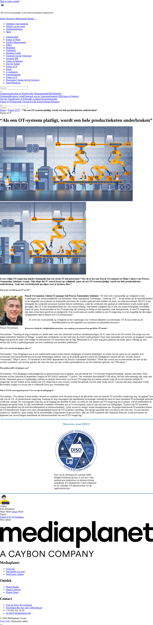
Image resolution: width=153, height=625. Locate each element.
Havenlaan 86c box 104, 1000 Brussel (24, 607)
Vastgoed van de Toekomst (18, 55)
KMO (9, 45)
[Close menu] (1, 105)
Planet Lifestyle (13, 589)
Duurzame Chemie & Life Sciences (22, 80)
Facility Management (16, 42)
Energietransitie (13, 74)
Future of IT (11, 66)
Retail (9, 69)
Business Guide (13, 53)
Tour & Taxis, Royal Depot (19, 605)
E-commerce (12, 72)
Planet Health (12, 587)
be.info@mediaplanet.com (18, 613)
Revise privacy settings (20, 621)
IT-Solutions (18, 517)
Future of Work (13, 39)
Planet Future (12, 592)
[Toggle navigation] (35, 19)
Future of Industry (14, 61)
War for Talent (13, 64)
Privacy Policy (5, 621)
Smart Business (13, 82)
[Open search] (1, 91)
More (8, 32)
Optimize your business (17, 23)
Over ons (10, 569)
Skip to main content (9, 1)
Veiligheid (11, 50)
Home (3, 110)
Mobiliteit (10, 47)
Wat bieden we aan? (15, 571)
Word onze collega (15, 574)
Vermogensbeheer (14, 29)
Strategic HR (12, 58)
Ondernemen (12, 37)
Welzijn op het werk (15, 26)
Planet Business (17, 18)
